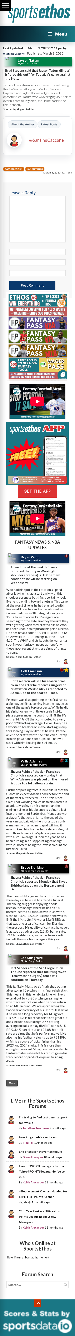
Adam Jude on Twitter (28, 656)
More (12, 1083)
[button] (5, 5)
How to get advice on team (37, 1137)
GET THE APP (37, 491)
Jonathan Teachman (36, 1128)
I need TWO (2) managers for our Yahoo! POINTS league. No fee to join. (42, 1171)
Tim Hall (28, 1142)
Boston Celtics (13, 169)
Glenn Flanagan (33, 1157)
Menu (61, 34)
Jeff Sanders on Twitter (29, 1065)
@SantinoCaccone (14, 53)
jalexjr (27, 1202)
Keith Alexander (33, 1182)
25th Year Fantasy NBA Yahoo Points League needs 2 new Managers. (39, 1216)
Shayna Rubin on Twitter (30, 853)
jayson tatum (35, 169)
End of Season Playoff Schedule (40, 1151)
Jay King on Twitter (23, 109)
